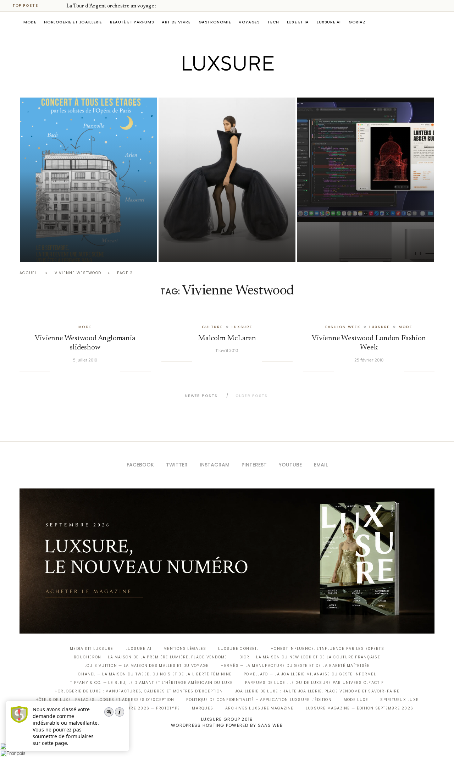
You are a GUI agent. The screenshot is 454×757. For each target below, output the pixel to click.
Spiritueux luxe (399, 699)
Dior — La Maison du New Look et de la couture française (309, 657)
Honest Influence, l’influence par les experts (327, 648)
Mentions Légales (185, 648)
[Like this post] (55, 371)
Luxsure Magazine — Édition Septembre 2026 (360, 708)
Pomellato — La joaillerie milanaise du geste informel (310, 674)
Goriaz (357, 22)
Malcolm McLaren (227, 338)
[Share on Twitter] (71, 371)
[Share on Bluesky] (107, 371)
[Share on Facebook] (64, 371)
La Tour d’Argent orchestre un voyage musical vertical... (130, 6)
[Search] (430, 22)
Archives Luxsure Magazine (259, 708)
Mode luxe (356, 699)
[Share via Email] (114, 371)
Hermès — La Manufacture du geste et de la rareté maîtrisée (295, 665)
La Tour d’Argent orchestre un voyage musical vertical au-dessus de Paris (88, 230)
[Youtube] (242, 85)
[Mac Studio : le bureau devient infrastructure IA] (365, 180)
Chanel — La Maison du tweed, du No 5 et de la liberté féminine (155, 674)
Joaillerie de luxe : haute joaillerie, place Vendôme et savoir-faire (317, 691)
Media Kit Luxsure (91, 648)
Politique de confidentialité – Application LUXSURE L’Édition (259, 699)
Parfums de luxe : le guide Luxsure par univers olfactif (314, 682)
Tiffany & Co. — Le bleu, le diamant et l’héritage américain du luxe (151, 682)
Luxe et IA (298, 22)
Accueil (29, 273)
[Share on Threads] (100, 371)
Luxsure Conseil (238, 648)
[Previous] (50, 5)
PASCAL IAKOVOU (56, 249)
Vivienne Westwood (78, 273)
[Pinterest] (232, 85)
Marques (202, 708)
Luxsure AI (329, 22)
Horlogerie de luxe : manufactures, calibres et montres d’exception (139, 691)
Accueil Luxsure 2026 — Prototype (137, 708)
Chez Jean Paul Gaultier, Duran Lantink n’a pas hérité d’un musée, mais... (224, 230)
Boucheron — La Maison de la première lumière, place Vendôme (150, 657)
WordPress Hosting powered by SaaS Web (227, 725)
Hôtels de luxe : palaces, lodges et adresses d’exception (105, 699)
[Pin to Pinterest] (79, 371)
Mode (29, 22)
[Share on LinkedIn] (86, 371)
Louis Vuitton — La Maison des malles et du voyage (146, 665)
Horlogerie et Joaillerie (73, 22)
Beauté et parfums (132, 22)
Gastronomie (215, 22)
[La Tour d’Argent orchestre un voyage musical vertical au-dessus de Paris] (88, 180)
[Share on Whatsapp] (93, 371)
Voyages (249, 22)
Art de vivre (176, 22)
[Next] (59, 5)
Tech (273, 22)
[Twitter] (212, 85)
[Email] (252, 85)
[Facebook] (202, 85)
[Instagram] (222, 85)
